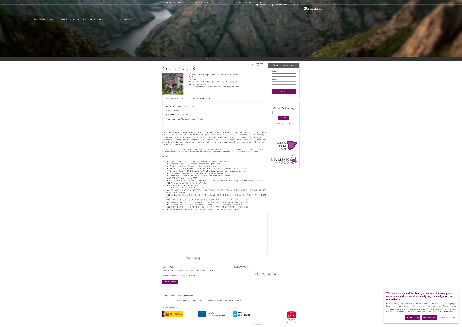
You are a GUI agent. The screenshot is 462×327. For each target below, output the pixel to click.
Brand (274, 79)
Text (274, 72)
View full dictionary (284, 123)
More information (447, 311)
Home (167, 59)
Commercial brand (201, 99)
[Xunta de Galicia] (244, 314)
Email (193, 79)
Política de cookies (195, 300)
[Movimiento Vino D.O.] (285, 158)
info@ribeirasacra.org (202, 2)
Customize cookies (447, 317)
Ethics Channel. (170, 282)
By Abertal (236, 300)
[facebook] (257, 274)
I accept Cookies (412, 317)
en (298, 5)
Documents (113, 19)
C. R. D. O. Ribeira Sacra (317, 9)
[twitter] (263, 274)
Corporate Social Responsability (218, 300)
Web (193, 77)
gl (294, 5)
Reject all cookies (429, 317)
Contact (128, 19)
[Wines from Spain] (285, 145)
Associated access (280, 5)
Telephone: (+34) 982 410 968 (177, 2)
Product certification (72, 19)
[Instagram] (275, 274)
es (290, 5)
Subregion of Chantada (206, 59)
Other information (175, 99)
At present (95, 19)
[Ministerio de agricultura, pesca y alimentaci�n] (172, 314)
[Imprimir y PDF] (257, 64)
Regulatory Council (44, 19)
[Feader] (211, 314)
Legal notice (181, 300)
